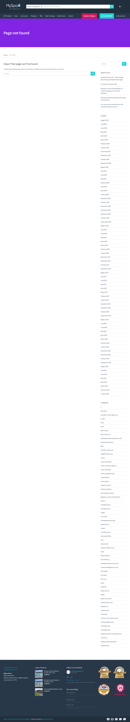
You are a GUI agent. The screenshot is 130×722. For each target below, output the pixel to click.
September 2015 (106, 362)
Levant (103, 528)
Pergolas (34, 16)
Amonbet (104, 411)
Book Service (61, 16)
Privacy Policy (12, 719)
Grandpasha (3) (105, 509)
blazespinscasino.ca (107, 442)
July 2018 (104, 230)
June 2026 (104, 128)
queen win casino (106, 599)
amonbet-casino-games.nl (109, 415)
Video (71, 677)
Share (77, 680)
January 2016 (105, 347)
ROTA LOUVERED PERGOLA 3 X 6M (53, 689)
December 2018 (105, 210)
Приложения (105, 645)
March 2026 (104, 140)
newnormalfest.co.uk (107, 548)
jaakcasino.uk (105, 524)
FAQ (41, 16)
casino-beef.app (106, 470)
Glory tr (103, 501)
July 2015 (104, 370)
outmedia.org (105, 559)
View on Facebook (70, 680)
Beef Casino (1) (105, 434)
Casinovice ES (105, 477)
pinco (102, 583)
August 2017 (104, 273)
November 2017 (106, 261)
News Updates (105, 556)
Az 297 (103, 419)
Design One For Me (47, 719)
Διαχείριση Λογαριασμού (109, 641)
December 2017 (105, 257)
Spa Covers (24, 16)
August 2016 (104, 319)
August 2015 (104, 366)
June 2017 (104, 280)
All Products (8, 16)
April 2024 (104, 191)
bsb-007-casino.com (107, 450)
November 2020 (106, 206)
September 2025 (106, 163)
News (102, 552)
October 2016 (105, 312)
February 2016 (105, 343)
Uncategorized (105, 630)
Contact (70, 16)
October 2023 (105, 202)
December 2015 (105, 351)
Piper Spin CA (105, 591)
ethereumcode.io (106, 489)
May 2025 (103, 179)
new (102, 540)
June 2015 (104, 374)
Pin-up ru (104, 579)
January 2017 (105, 300)
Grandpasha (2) (105, 505)
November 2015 (106, 355)
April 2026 (104, 136)
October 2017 (105, 265)
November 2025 (106, 155)
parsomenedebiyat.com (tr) (109, 567)
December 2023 (105, 198)
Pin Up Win (104, 571)
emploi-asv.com (106, 485)
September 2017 (106, 269)
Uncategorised (105, 626)
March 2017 (104, 292)
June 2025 (104, 175)
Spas (16, 16)
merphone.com (105, 532)
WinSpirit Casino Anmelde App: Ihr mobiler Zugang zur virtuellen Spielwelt (112, 91)
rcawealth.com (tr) (107, 602)
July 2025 (104, 171)
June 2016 (104, 327)
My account (121, 16)
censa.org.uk (105, 481)
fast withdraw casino (107, 493)
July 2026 (104, 124)
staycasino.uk (105, 610)
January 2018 (105, 253)
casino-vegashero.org (107, 473)
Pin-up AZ (104, 575)
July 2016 (104, 323)
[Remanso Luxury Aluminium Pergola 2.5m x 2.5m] (39, 674)
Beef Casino (104, 430)
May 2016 (103, 331)
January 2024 (105, 194)
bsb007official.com (107, 454)
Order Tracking (50, 16)
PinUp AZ (104, 587)
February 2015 (105, 390)
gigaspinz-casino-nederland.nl (110, 497)
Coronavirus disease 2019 (109, 84)
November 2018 (106, 214)
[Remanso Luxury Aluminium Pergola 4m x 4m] (39, 683)
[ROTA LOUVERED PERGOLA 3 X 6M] (39, 692)
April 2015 (104, 382)
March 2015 (104, 386)
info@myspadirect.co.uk (11, 667)
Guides (103, 513)
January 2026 (105, 148)
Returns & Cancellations (24, 719)
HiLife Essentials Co (77, 671)
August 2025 (104, 167)
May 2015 (103, 378)
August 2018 (104, 226)
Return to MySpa (89, 16)
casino (103, 458)
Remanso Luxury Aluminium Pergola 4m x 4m (51, 681)
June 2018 (104, 234)
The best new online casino (109, 618)
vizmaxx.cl (104, 638)
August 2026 (104, 120)
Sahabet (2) (104, 606)
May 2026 (103, 132)
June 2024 (104, 187)
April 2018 (104, 241)
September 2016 (106, 316)
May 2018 (103, 237)
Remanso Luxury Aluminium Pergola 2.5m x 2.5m (51, 672)
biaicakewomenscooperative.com (111, 438)
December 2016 (105, 304)
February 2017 (105, 296)
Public (103, 595)
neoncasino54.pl (106, 536)
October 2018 (105, 218)
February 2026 (105, 144)
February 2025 (105, 183)
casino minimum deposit (108, 466)
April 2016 (104, 335)
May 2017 (103, 284)
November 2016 (106, 308)
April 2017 (104, 288)
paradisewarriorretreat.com (109, 563)
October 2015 (105, 359)
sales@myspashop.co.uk (11, 670)
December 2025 (105, 151)
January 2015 (105, 394)
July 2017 (104, 276)
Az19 (102, 423)
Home (6, 55)
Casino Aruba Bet (106, 462)
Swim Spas (104, 614)
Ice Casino (104, 516)
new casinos (104, 544)
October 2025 (105, 159)
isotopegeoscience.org (108, 520)
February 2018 (105, 249)
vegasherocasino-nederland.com (111, 634)
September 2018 (106, 222)
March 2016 (104, 339)
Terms (5, 719)
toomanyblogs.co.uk (107, 622)
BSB (102, 446)
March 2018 (104, 245)
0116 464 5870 (107, 16)
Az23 (102, 427)
